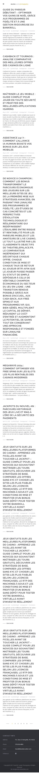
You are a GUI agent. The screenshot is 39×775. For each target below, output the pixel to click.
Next (31, 723)
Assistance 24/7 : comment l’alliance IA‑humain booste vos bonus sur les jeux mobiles (17, 143)
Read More (10, 49)
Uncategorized (23, 31)
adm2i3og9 (16, 31)
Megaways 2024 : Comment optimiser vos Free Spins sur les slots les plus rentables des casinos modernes (19, 371)
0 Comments (32, 31)
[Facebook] (15, 753)
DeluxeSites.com (24, 769)
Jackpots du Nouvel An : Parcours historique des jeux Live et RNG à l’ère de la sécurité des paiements (19, 412)
